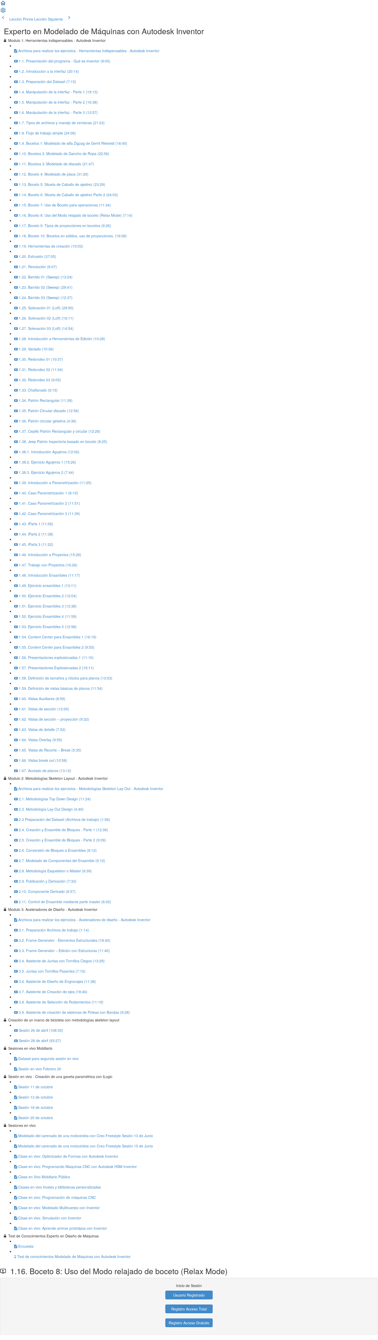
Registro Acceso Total (189, 1308)
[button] (3, 4)
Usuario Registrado (189, 1295)
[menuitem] (3, 11)
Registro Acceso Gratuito (189, 1322)
